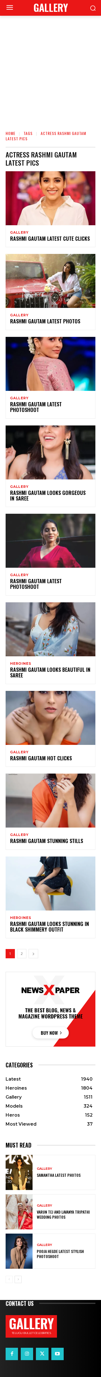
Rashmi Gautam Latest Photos (45, 321)
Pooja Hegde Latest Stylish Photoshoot (60, 1253)
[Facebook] (12, 1354)
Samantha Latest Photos (59, 1175)
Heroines (20, 663)
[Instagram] (27, 1354)
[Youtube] (57, 1354)
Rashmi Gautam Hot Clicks (41, 758)
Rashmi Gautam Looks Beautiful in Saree (50, 672)
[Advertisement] (50, 69)
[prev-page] (9, 1279)
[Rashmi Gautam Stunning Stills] (50, 801)
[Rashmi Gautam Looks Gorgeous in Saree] (50, 452)
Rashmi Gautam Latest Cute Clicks (50, 238)
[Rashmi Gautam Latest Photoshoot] (50, 364)
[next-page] (33, 953)
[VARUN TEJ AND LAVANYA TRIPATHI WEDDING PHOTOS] (19, 1211)
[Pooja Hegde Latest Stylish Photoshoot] (19, 1251)
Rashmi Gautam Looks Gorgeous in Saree (48, 495)
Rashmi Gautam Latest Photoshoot (36, 406)
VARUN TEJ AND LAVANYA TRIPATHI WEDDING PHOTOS (63, 1214)
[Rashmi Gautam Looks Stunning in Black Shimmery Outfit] (50, 884)
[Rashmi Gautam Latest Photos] (50, 281)
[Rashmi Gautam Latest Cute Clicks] (50, 198)
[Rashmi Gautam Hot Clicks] (50, 718)
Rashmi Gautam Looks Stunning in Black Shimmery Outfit (49, 926)
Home (10, 133)
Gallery (19, 232)
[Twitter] (42, 1354)
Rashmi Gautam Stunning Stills (46, 840)
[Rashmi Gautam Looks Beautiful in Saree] (50, 629)
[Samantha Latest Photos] (19, 1172)
